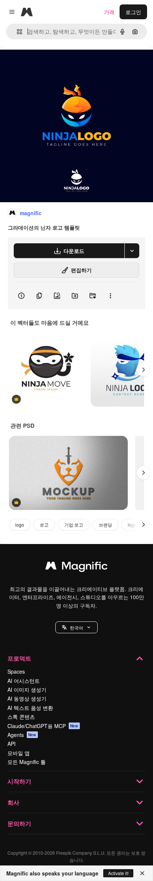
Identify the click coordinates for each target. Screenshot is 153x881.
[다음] (143, 370)
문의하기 (19, 823)
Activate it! (118, 873)
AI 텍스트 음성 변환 (30, 707)
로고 (44, 524)
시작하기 (19, 781)
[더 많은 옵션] (110, 295)
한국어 (76, 627)
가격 (109, 12)
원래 (42, 63)
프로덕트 (19, 658)
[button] (76, 627)
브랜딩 (105, 524)
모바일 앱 (18, 753)
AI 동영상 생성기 (26, 698)
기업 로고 (73, 524)
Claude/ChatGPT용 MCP (42, 726)
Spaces (16, 671)
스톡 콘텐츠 (21, 716)
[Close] (142, 873)
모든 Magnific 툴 (26, 761)
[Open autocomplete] (16, 31)
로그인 (133, 12)
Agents (21, 734)
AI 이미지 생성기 (26, 689)
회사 (13, 802)
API (11, 743)
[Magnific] (76, 567)
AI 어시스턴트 (23, 680)
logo (19, 524)
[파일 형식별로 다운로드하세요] (131, 250)
